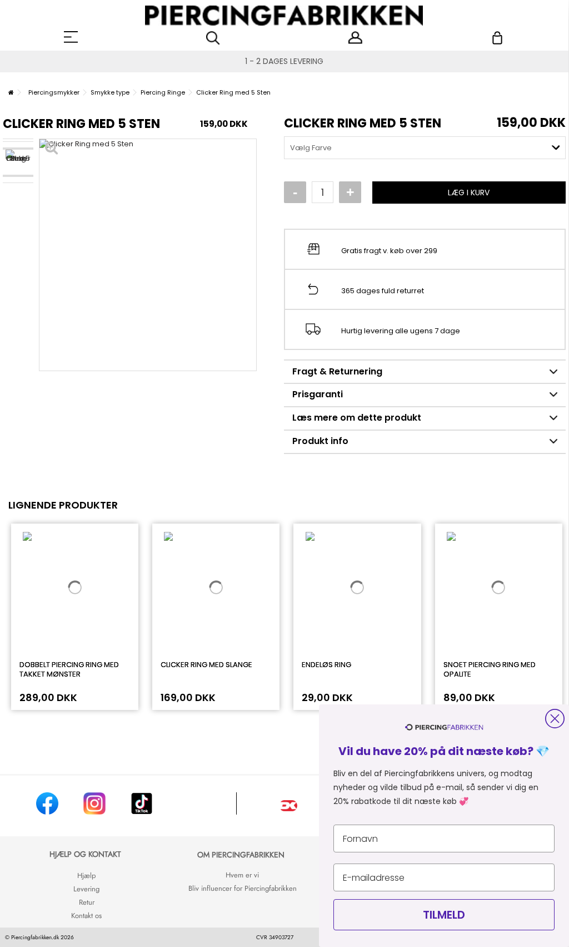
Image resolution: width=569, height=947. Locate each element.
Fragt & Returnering (337, 371)
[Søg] (213, 38)
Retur (86, 902)
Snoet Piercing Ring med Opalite (489, 669)
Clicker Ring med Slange (206, 664)
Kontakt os (86, 915)
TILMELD (444, 915)
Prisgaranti (317, 394)
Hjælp (86, 875)
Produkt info (320, 441)
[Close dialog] (555, 718)
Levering (86, 889)
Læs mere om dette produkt (356, 417)
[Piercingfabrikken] (284, 16)
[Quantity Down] (295, 192)
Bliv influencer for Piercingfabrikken (242, 888)
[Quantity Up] (350, 192)
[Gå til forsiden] (11, 92)
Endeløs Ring (326, 664)
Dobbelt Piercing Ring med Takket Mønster (69, 669)
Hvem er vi (242, 875)
